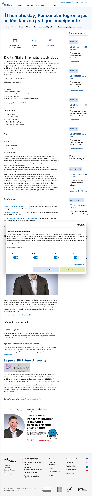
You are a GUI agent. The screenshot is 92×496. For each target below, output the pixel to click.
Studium (20, 5)
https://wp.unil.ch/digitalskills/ (30, 399)
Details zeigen (77, 264)
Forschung (29, 5)
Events (68, 2)
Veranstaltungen (54, 472)
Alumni (51, 459)
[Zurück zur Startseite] (6, 5)
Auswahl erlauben (46, 270)
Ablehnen (20, 270)
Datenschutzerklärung (73, 459)
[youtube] (87, 471)
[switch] (35, 257)
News (63, 2)
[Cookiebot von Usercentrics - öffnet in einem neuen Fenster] (77, 224)
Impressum (69, 462)
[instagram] (87, 463)
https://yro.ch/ (26, 315)
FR (84, 2)
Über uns (53, 5)
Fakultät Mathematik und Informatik (32, 477)
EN (87, 2)
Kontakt (51, 475)
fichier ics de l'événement (26, 347)
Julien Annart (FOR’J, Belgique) (14, 206)
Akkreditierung (71, 469)
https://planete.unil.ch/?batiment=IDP (20, 103)
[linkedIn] (87, 459)
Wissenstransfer (42, 5)
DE (82, 2)
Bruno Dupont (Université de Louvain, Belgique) (20, 218)
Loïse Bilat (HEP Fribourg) (13, 212)
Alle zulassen (72, 270)
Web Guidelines (71, 466)
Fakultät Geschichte (30, 472)
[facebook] (87, 467)
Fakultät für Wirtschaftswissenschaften (33, 468)
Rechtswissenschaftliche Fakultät (32, 463)
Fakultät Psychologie (31, 459)
